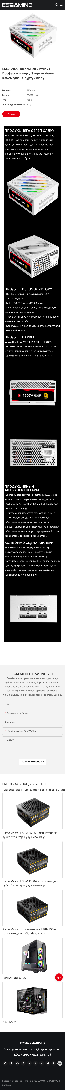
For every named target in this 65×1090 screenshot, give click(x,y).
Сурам (11, 114)
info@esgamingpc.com (46, 1049)
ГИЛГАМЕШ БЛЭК (14, 977)
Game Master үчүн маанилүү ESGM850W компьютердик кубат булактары (29, 931)
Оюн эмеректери (13, 789)
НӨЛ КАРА (9, 1021)
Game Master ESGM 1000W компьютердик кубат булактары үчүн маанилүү (30, 883)
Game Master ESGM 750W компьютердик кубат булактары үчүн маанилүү (29, 835)
